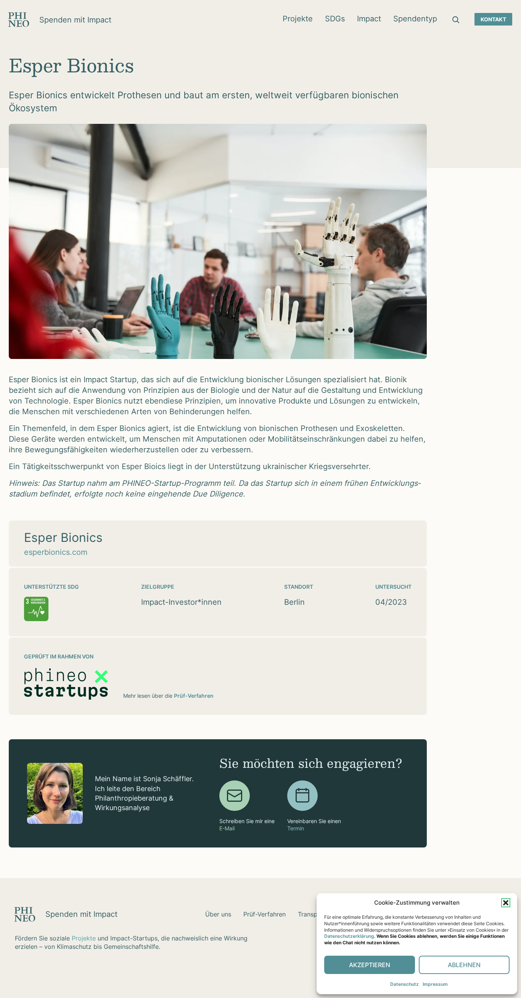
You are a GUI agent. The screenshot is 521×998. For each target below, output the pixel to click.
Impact (369, 18)
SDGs (335, 18)
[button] (506, 903)
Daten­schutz (404, 984)
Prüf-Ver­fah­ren (264, 914)
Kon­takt (493, 19)
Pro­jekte (298, 18)
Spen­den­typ (415, 18)
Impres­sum (435, 984)
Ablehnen (464, 965)
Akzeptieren (369, 965)
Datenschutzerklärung (349, 936)
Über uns (218, 914)
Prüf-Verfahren (194, 695)
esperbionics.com (55, 552)
